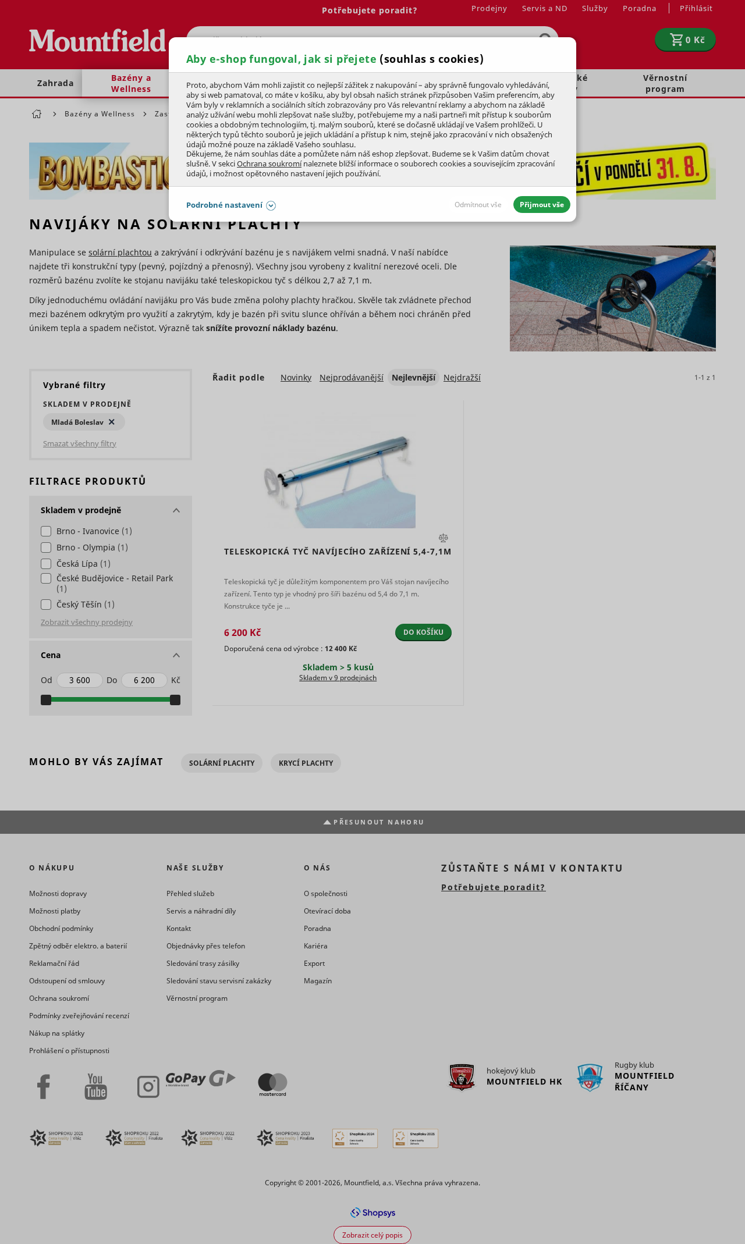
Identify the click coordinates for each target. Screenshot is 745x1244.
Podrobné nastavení (224, 205)
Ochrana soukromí (269, 163)
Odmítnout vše (478, 204)
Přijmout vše (542, 204)
